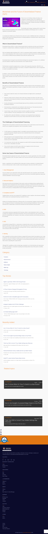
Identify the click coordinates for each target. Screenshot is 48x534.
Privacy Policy (5, 527)
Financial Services (7, 259)
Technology (6, 270)
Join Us (4, 518)
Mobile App (6, 267)
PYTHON (4, 474)
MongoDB (4, 498)
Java (3, 472)
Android (4, 489)
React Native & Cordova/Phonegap (8, 491)
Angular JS (4, 481)
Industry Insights (7, 264)
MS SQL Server (5, 465)
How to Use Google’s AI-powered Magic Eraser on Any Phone (23, 403)
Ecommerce (6, 256)
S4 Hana (4, 511)
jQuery (4, 482)
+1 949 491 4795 (32, 2)
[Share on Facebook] (1, 430)
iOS (3, 490)
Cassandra (4, 501)
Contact (4, 523)
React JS (4, 484)
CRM (3, 506)
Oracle (4, 499)
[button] (42, 5)
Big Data (4, 510)
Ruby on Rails (5, 476)
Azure (4, 464)
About (4, 516)
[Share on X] (1, 432)
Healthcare (6, 262)
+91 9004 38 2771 (42, 2)
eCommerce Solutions (6, 507)
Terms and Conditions (6, 528)
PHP (3, 473)
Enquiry (4, 524)
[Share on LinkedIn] (1, 434)
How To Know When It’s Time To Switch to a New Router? (22, 384)
